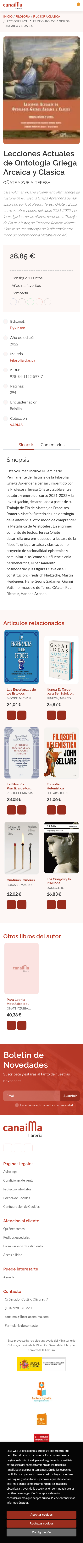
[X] (28, 1148)
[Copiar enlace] (47, 301)
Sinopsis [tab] (26, 444)
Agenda (8, 1277)
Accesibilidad (12, 1255)
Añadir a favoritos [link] (26, 285)
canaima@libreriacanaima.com (27, 1317)
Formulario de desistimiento (23, 1246)
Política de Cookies (16, 1198)
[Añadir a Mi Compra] (11, 715)
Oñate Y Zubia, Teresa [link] (26, 182)
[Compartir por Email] (39, 301)
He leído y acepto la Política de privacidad (46, 1105)
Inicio (8, 16)
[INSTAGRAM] (18, 1148)
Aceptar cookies (41, 1514)
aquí (25, 1502)
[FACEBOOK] (7, 1148)
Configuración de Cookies (21, 1207)
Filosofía (23, 16)
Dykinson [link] (17, 328)
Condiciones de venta (18, 1180)
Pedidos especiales (16, 1237)
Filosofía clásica (46, 16)
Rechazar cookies (41, 1523)
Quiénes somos (14, 1229)
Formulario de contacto (21, 1326)
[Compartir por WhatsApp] (30, 301)
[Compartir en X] (22, 301)
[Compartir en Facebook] (13, 301)
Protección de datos (17, 1189)
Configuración (41, 1532)
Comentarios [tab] (52, 444)
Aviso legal (10, 1172)
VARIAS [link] (16, 425)
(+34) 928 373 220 (18, 1308)
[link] (21, 715)
